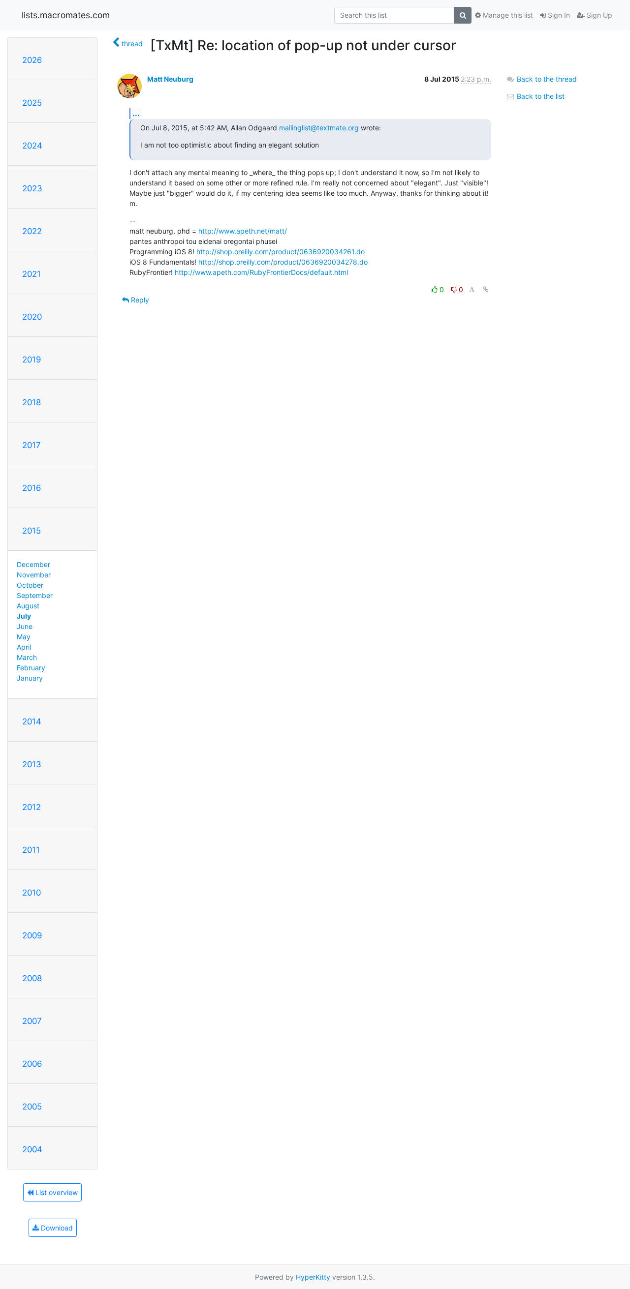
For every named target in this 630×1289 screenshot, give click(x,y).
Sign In (558, 15)
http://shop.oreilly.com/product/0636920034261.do (280, 251)
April (24, 647)
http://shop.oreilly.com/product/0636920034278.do (283, 262)
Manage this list (507, 15)
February (31, 667)
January (30, 678)
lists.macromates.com (66, 15)
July (24, 616)
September (35, 595)
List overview (55, 1192)
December (33, 564)
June (24, 626)
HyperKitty (313, 1277)
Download (56, 1228)
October (30, 585)
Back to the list (540, 96)
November (34, 574)
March (27, 657)
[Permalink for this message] (485, 289)
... (136, 113)
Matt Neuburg (170, 79)
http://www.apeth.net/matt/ (242, 231)
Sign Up (598, 15)
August (28, 605)
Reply (139, 300)
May (24, 636)
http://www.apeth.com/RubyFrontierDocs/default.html (261, 272)
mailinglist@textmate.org (319, 127)
